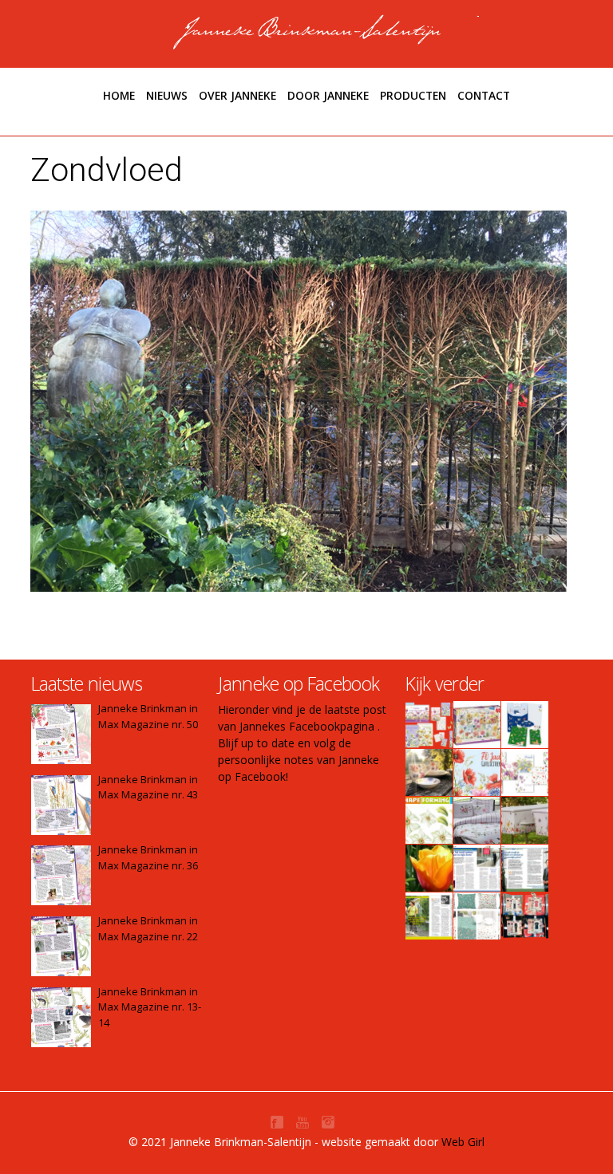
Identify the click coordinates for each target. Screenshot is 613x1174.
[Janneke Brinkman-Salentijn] (307, 32)
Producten (413, 95)
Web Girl (462, 1141)
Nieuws (167, 95)
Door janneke (328, 95)
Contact (483, 95)
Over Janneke (237, 95)
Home (119, 95)
